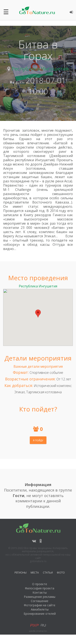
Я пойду (38, 440)
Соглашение (39, 601)
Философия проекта (39, 588)
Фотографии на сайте (39, 605)
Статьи (48, 573)
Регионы (21, 573)
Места (35, 573)
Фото (61, 573)
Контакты (40, 592)
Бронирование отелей (40, 614)
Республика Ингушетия (40, 68)
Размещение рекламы (39, 597)
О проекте (39, 584)
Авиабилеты (40, 609)
